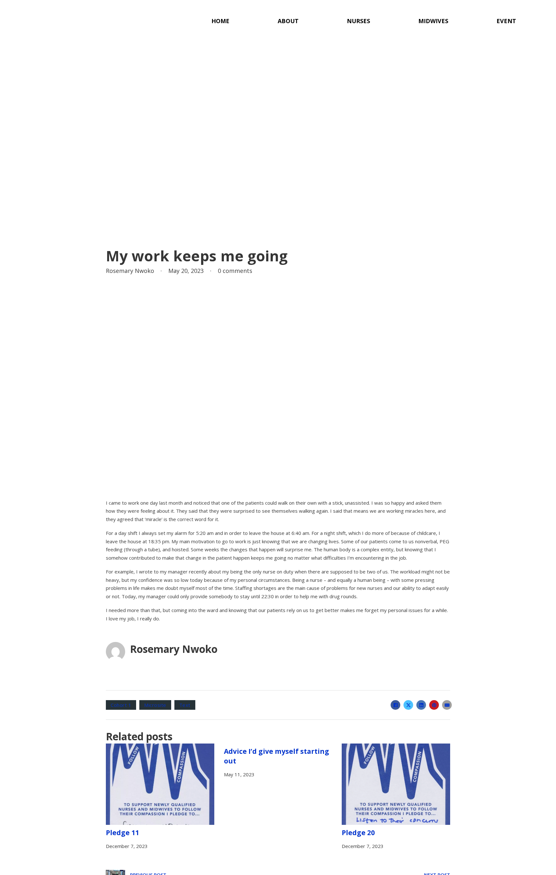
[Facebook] (395, 705)
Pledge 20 (358, 832)
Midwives (433, 21)
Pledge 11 (122, 832)
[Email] (447, 705)
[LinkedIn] (421, 705)
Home (220, 21)
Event (506, 21)
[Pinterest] (434, 705)
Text (184, 705)
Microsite (155, 705)
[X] (408, 705)
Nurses (358, 21)
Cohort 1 (121, 705)
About (288, 21)
